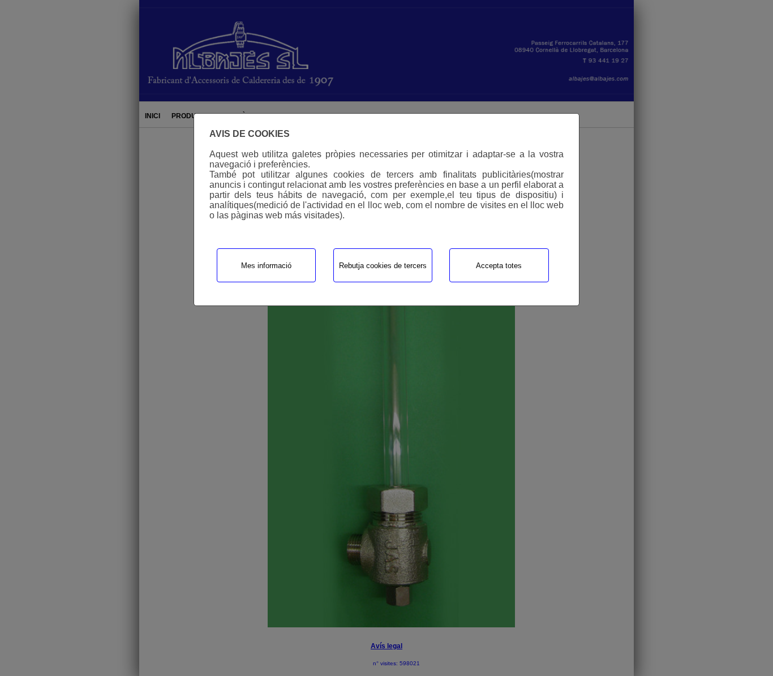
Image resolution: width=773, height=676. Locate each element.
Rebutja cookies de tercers (383, 265)
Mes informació (266, 265)
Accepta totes (499, 265)
